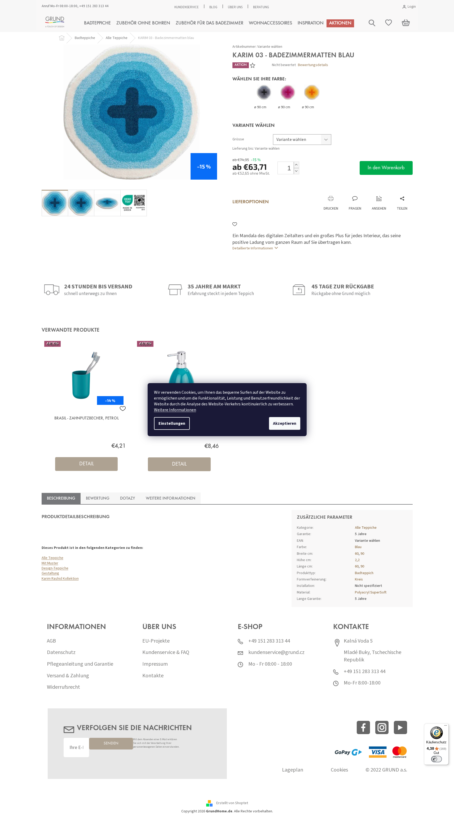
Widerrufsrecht (63, 687)
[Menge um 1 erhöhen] (296, 165)
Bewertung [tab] (97, 498)
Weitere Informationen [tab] (170, 498)
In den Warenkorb (386, 168)
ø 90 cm (260, 107)
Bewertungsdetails (313, 65)
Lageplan (292, 770)
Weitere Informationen (175, 410)
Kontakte (153, 675)
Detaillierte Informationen (252, 248)
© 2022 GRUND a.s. (386, 770)
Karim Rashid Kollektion (60, 578)
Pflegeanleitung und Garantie (80, 664)
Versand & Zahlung (68, 675)
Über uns (235, 7)
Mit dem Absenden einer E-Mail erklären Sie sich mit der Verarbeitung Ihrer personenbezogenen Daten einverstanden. (156, 743)
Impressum (155, 664)
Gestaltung (50, 573)
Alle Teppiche (52, 558)
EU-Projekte (156, 641)
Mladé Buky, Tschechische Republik (372, 656)
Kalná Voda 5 (358, 641)
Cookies (339, 770)
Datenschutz (61, 652)
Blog (213, 7)
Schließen (267, 190)
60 (357, 553)
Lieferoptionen (250, 202)
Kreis (359, 579)
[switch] (436, 759)
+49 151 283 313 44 (94, 6)
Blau (358, 547)
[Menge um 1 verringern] (296, 171)
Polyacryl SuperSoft (370, 592)
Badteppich (364, 573)
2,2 (357, 560)
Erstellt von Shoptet (232, 803)
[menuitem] (97, 23)
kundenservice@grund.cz (276, 652)
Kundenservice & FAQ (165, 652)
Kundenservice (186, 7)
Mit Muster (50, 563)
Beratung (261, 7)
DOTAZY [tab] (127, 498)
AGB (51, 641)
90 (362, 553)
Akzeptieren (284, 423)
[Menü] (445, 726)
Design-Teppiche (55, 568)
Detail (86, 464)
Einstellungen (171, 423)
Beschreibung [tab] (61, 498)
